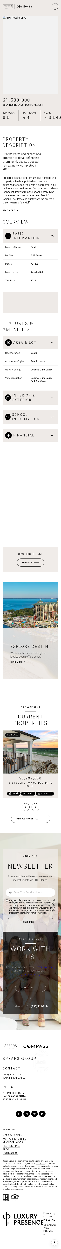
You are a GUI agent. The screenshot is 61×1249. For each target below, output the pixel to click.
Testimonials (11, 1146)
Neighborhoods (13, 1142)
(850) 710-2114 (39, 1006)
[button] (30, 988)
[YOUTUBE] (34, 1114)
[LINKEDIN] (42, 1114)
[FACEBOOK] (19, 1114)
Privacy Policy (41, 913)
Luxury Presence (49, 1218)
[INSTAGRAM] (26, 1114)
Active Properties (14, 1139)
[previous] (26, 807)
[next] (35, 807)
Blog (6, 1149)
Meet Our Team (13, 1135)
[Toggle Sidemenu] (55, 6)
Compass (40, 1163)
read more (16, 662)
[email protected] (45, 967)
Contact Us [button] (10, 1153)
